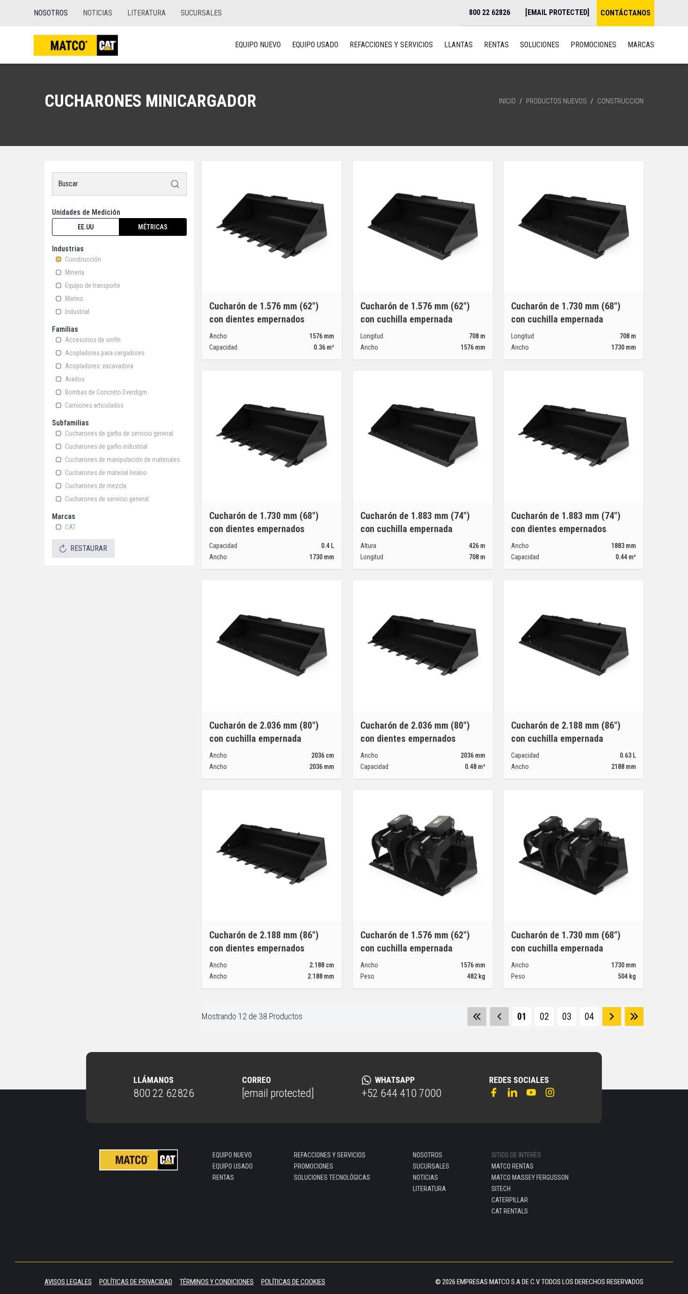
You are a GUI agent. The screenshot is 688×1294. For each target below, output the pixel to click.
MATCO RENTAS (512, 1166)
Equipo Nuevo (258, 44)
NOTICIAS (97, 12)
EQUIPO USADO (232, 1166)
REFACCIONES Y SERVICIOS (330, 1155)
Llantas (458, 44)
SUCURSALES (201, 12)
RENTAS (223, 1177)
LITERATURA (146, 12)
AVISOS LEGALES (68, 1282)
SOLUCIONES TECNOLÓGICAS (332, 1177)
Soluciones (539, 44)
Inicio (507, 101)
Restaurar (88, 548)
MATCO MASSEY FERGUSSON (530, 1177)
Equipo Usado (315, 44)
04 (589, 1016)
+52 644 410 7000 (401, 1093)
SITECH (501, 1188)
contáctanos (625, 12)
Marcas (641, 44)
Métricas (153, 227)
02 (544, 1016)
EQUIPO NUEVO (232, 1155)
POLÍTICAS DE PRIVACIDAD (135, 1282)
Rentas (496, 44)
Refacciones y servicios (391, 44)
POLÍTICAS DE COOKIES (293, 1282)
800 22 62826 (163, 1093)
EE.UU (86, 227)
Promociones (593, 44)
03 (566, 1016)
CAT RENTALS (509, 1211)
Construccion (620, 101)
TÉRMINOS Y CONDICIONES (217, 1282)
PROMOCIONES (313, 1166)
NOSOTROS (51, 12)
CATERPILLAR (509, 1200)
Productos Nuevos (556, 101)
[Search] (175, 184)
